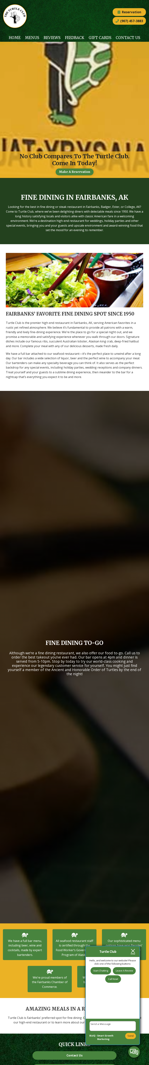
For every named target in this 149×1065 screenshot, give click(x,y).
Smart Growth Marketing (105, 1037)
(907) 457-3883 (131, 21)
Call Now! (113, 979)
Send (131, 1035)
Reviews (52, 37)
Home (15, 37)
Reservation (131, 12)
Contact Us (128, 37)
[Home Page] (15, 17)
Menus (32, 37)
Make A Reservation (74, 172)
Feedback (74, 37)
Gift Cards (100, 37)
